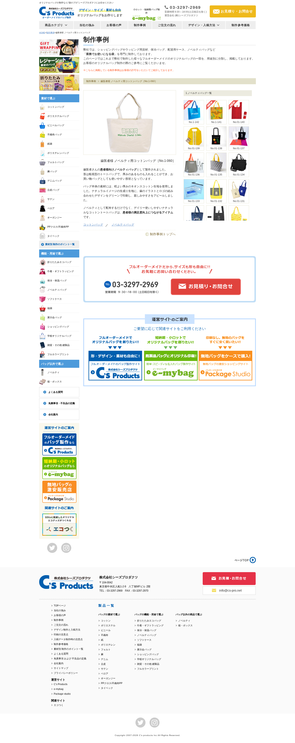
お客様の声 (114, 25)
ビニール (106, 630)
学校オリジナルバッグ (59, 336)
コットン (106, 620)
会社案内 (53, 414)
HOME (42, 32)
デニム (104, 659)
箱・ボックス (54, 381)
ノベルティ (53, 372)
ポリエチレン (108, 644)
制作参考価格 (241, 25)
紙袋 (49, 143)
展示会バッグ (54, 317)
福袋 (49, 308)
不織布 (104, 635)
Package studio (62, 693)
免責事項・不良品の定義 (61, 403)
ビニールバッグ (55, 125)
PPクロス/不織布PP (58, 226)
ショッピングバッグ (58, 326)
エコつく (58, 705)
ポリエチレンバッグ (58, 153)
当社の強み (87, 25)
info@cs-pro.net (230, 590)
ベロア (51, 208)
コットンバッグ (93, 224)
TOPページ (60, 605)
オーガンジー (54, 217)
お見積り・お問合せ (237, 11)
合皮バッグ (53, 190)
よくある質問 (55, 392)
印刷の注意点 (61, 634)
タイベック (53, 236)
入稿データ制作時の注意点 (68, 639)
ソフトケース (54, 299)
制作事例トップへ (163, 234)
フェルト (106, 649)
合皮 (103, 664)
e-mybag (58, 689)
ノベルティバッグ (123, 224)
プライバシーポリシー (66, 673)
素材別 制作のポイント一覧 (60, 244)
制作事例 (140, 25)
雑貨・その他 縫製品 (58, 345)
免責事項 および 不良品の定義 (70, 658)
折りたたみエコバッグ (59, 262)
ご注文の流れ (167, 25)
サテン (51, 199)
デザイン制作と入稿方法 (67, 629)
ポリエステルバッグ (58, 116)
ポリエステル (108, 625)
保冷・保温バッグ (57, 280)
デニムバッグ (54, 180)
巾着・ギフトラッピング (60, 271)
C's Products (60, 684)
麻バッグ (52, 171)
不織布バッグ (54, 134)
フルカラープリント (58, 354)
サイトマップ (61, 668)
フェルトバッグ (55, 162)
